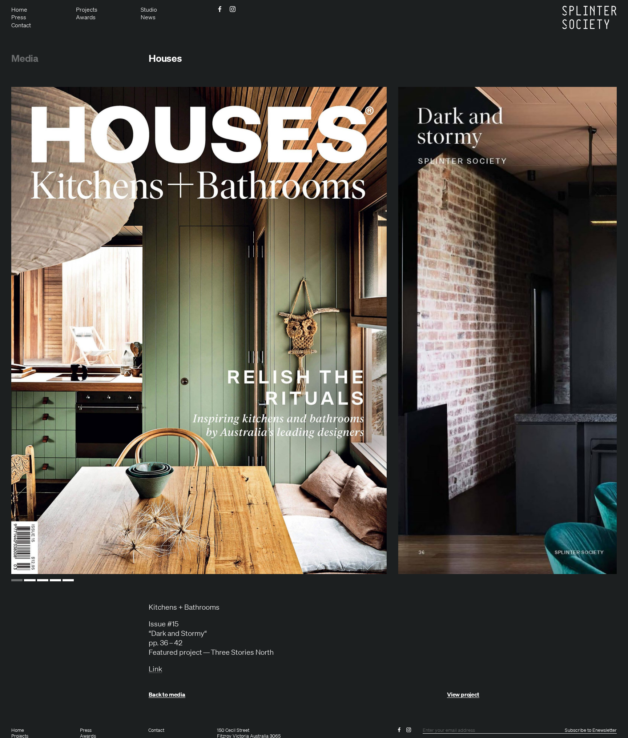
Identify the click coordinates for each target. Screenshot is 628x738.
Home (19, 9)
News (148, 17)
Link (155, 669)
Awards (86, 17)
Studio (149, 9)
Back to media (167, 694)
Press (18, 17)
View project (463, 694)
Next (593, 330)
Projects (86, 9)
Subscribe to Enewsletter (591, 730)
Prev (34, 330)
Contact (21, 25)
